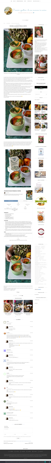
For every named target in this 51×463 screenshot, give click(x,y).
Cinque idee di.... (43, 247)
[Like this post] (19, 295)
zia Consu (8, 332)
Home (4, 23)
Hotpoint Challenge (37, 252)
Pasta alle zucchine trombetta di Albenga (37, 121)
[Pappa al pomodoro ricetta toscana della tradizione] (38, 107)
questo (28, 91)
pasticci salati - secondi (38, 276)
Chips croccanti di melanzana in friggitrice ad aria (43, 112)
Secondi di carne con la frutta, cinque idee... (8, 313)
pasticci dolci (44, 267)
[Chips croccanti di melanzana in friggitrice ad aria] (44, 107)
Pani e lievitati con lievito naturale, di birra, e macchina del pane (40, 262)
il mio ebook (36, 257)
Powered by (36, 88)
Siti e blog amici (37, 294)
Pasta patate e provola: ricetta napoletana (37, 130)
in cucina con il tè (41, 257)
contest (43, 248)
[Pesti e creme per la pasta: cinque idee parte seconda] (44, 126)
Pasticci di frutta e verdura (38, 267)
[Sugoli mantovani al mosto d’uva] (44, 117)
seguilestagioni (44, 280)
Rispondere (31, 321)
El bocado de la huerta (10, 412)
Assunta (25, 92)
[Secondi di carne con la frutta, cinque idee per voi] (8, 306)
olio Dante (36, 261)
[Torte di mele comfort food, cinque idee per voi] (28, 306)
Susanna (8, 373)
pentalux (42, 277)
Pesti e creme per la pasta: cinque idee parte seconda (43, 130)
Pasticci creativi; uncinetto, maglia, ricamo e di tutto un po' (40, 264)
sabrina (8, 321)
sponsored (41, 281)
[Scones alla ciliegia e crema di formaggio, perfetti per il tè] (18, 306)
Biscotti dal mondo (37, 247)
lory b (7, 400)
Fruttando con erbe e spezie (38, 251)
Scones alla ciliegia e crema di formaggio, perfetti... (18, 313)
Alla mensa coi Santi (37, 246)
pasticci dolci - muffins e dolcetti (39, 272)
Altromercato (43, 246)
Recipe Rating (6, 426)
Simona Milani (17, 27)
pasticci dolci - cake (37, 271)
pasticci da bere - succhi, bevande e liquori (40, 266)
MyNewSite (40, 456)
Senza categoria (8, 23)
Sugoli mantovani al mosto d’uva (43, 121)
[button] (4, 308)
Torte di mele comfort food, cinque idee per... (28, 313)
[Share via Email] (22, 295)
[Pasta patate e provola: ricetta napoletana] (38, 126)
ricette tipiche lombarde (38, 280)
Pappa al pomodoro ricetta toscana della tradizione (37, 112)
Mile (7, 387)
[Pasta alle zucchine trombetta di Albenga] (38, 117)
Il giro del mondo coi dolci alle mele (39, 256)
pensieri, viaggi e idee (37, 277)
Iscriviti (41, 87)
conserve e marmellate (38, 248)
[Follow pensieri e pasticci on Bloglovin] (38, 289)
